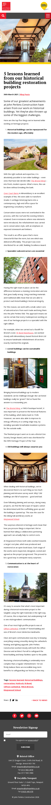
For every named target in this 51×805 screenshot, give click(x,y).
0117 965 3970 (27, 770)
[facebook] (14, 716)
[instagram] (29, 716)
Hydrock (20, 683)
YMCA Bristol (27, 686)
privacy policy (33, 740)
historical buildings (33, 680)
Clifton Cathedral (11, 628)
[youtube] (36, 716)
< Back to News (39, 700)
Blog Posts (25, 94)
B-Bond (28, 683)
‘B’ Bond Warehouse (24, 333)
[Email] (25, 735)
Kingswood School (11, 519)
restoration (9, 683)
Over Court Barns (11, 193)
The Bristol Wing (38, 180)
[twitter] (22, 716)
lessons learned (16, 680)
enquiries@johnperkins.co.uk (28, 766)
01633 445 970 (27, 791)
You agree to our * (27, 740)
